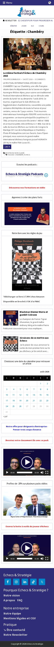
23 (47, 400)
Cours (41, 26)
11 (13, 394)
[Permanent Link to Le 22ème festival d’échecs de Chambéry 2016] (27, 54)
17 (7, 400)
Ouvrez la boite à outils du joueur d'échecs (27, 526)
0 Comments (40, 79)
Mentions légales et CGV (19, 618)
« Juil (5, 416)
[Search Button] (49, 2)
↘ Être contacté (14, 630)
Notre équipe (12, 613)
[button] (27, 462)
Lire (8, 147)
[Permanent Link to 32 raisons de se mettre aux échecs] (10, 343)
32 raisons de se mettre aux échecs (34, 339)
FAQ (19, 600)
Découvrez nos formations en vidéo (27, 187)
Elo (32, 26)
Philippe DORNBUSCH (11, 79)
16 (47, 394)
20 (27, 400)
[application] (27, 462)
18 (13, 400)
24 (7, 406)
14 (34, 394)
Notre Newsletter (15, 634)
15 (40, 394)
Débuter (13, 26)
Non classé (19, 153)
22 (40, 400)
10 (7, 394)
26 (20, 406)
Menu (9, 2)
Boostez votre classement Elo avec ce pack (27, 440)
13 (27, 394)
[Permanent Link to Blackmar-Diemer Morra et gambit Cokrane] (10, 318)
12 (20, 394)
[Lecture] (7, 472)
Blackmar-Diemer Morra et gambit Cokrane (34, 313)
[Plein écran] (46, 472)
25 (13, 406)
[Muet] (42, 472)
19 (20, 400)
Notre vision (11, 595)
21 (34, 400)
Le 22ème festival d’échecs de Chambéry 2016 (24, 74)
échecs (27, 155)
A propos (9, 600)
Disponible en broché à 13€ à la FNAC (21, 301)
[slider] (24, 472)
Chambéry (19, 155)
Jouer (23, 26)
